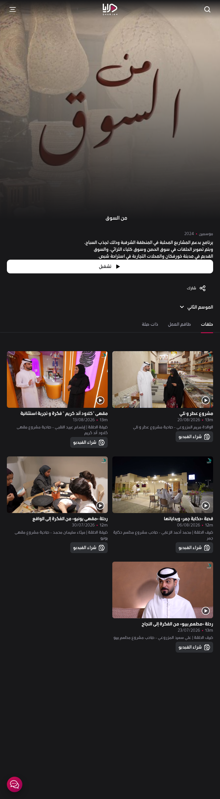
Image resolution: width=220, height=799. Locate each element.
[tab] (207, 324)
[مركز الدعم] (14, 784)
